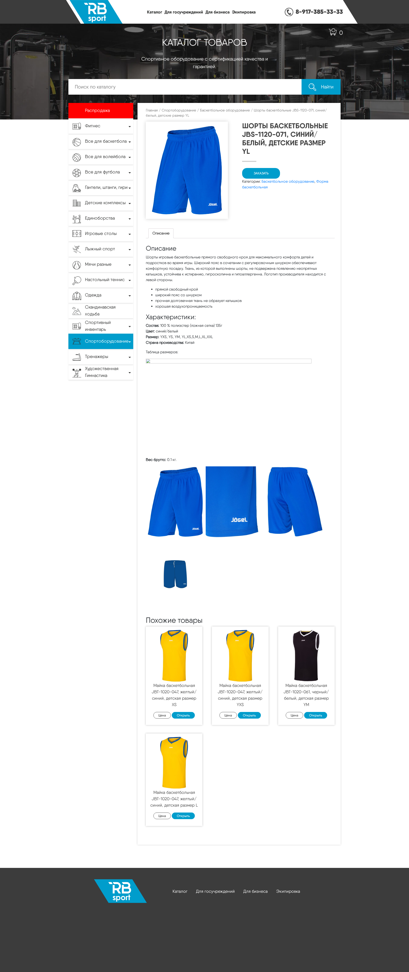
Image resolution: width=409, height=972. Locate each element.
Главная (152, 110)
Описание (160, 233)
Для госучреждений (183, 12)
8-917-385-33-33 (319, 11)
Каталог (154, 12)
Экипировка (244, 12)
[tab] (160, 233)
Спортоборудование (179, 110)
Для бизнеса (217, 12)
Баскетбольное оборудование (225, 110)
